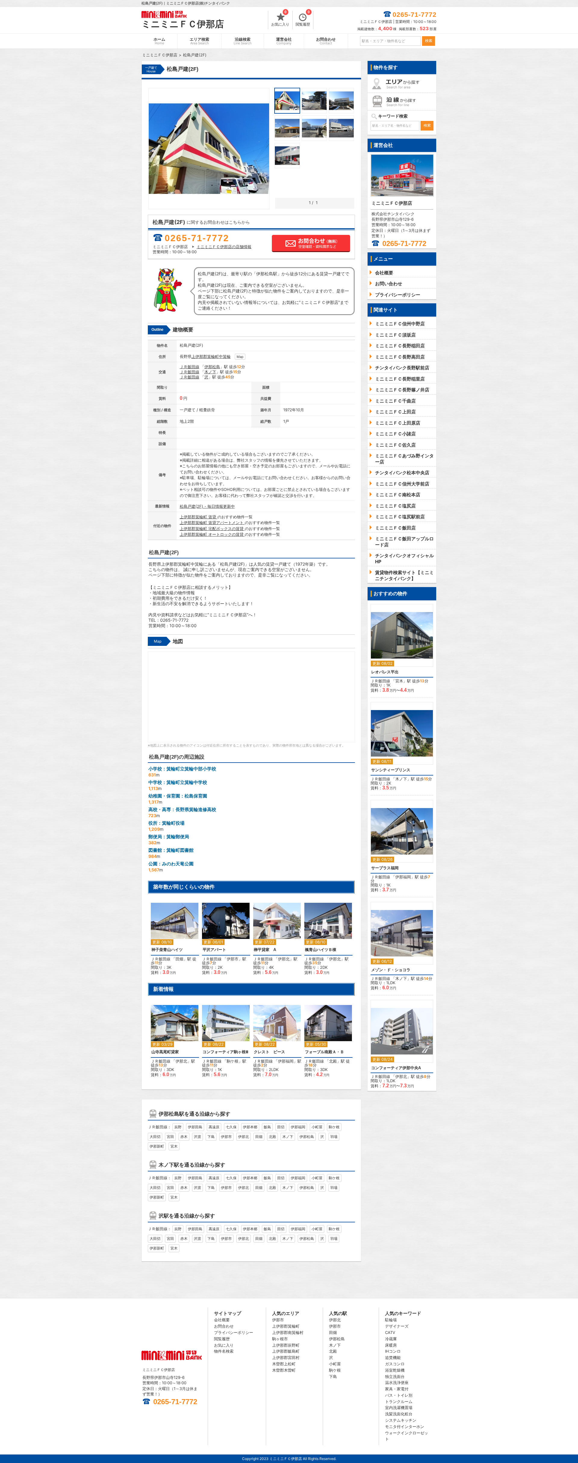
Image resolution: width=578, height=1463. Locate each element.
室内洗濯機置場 (398, 1407)
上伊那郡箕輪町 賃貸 (198, 516)
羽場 (333, 1136)
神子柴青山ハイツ (167, 949)
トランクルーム (398, 1401)
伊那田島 (195, 1127)
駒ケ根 (232, 1061)
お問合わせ (326, 41)
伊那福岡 (286, 1061)
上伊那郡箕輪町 (205, 356)
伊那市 (232, 958)
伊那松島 (212, 366)
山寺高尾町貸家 (165, 1052)
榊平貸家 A (265, 949)
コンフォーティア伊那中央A (396, 1068)
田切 (280, 1127)
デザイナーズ (397, 1326)
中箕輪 (225, 356)
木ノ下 (210, 371)
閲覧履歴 (303, 19)
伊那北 (284, 958)
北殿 (333, 1061)
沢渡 (197, 1136)
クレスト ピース (269, 1052)
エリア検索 (199, 41)
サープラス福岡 (385, 868)
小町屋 (317, 1127)
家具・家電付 (397, 1388)
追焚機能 (393, 1357)
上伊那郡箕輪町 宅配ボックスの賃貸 (212, 528)
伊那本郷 (250, 1127)
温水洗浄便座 (397, 1382)
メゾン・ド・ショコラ (390, 970)
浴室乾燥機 (395, 1370)
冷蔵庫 (391, 1338)
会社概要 (222, 1319)
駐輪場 (391, 1319)
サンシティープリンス (390, 770)
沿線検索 (243, 41)
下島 (211, 1136)
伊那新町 (157, 1146)
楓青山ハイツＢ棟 (320, 949)
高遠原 (214, 1127)
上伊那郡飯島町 (286, 1351)
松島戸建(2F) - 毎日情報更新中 (207, 506)
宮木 (174, 1146)
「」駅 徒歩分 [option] (173, 942)
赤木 (184, 1136)
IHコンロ (393, 1351)
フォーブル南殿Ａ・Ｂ (324, 1052)
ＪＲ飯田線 (189, 366)
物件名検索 (224, 1351)
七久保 (231, 1127)
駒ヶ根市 (280, 1338)
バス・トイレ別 (398, 1395)
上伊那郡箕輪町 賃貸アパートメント (212, 522)
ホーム (159, 41)
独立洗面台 (395, 1376)
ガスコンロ (395, 1363)
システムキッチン (400, 1420)
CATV (390, 1332)
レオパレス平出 (385, 672)
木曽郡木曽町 (284, 1370)
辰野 (178, 1127)
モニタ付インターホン (404, 1426)
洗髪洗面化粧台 (398, 1413)
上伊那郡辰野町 (286, 1345)
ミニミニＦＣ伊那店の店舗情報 (224, 246)
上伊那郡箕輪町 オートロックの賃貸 (212, 534)
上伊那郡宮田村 (286, 1357)
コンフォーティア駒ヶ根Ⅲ (225, 1052)
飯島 (267, 1127)
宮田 (170, 1136)
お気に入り (280, 19)
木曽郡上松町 (284, 1363)
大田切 (155, 1136)
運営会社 (284, 41)
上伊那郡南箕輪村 (287, 1332)
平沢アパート (214, 949)
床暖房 (391, 1345)
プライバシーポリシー (233, 1332)
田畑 (179, 958)
